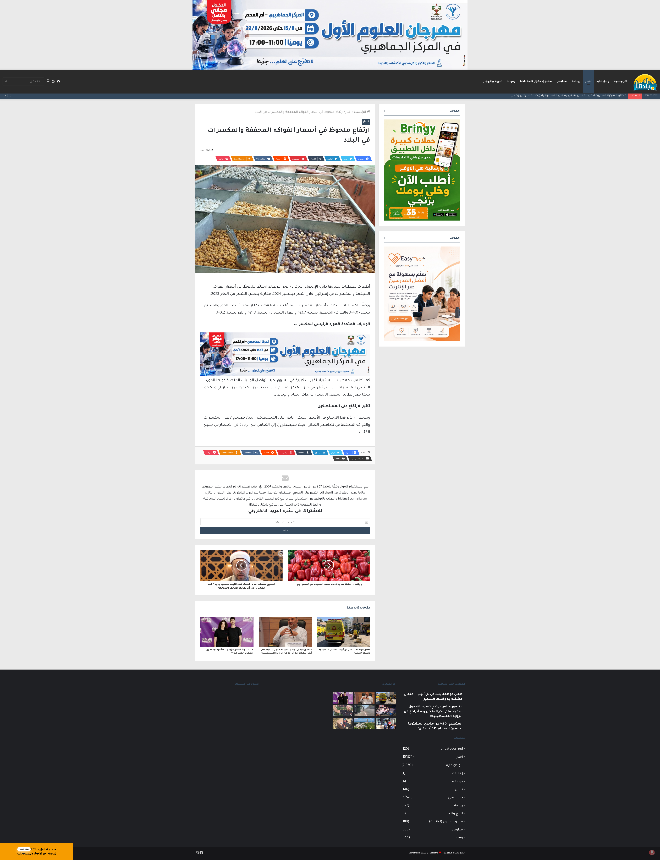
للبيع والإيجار (492, 81)
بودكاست (455, 781)
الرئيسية (620, 81)
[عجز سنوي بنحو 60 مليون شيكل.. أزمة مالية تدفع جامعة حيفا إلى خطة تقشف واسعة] (364, 723)
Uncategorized (451, 749)
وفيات (511, 81)
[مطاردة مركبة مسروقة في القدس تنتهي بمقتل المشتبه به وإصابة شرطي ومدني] (386, 710)
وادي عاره (602, 81)
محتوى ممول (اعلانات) (536, 81)
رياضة (575, 81)
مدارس (562, 81)
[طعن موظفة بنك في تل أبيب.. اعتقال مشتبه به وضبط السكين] (343, 632)
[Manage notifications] (652, 852)
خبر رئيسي (455, 797)
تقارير (459, 789)
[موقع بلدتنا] (645, 82)
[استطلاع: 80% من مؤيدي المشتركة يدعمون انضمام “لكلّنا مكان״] (227, 632)
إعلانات (457, 773)
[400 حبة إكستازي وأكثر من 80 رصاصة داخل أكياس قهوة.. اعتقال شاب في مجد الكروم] (343, 723)
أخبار (588, 81)
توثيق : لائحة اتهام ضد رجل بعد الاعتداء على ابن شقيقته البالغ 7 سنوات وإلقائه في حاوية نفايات (558, 95)
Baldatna (434, 853)
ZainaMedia (414, 853)
